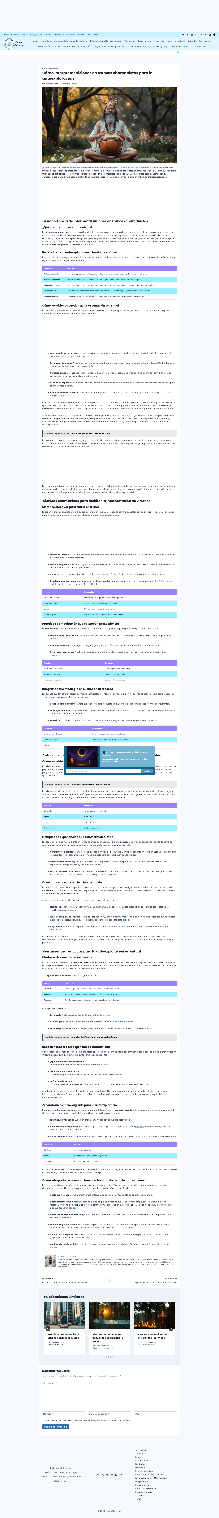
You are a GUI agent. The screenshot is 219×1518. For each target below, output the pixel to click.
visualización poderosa (88, 1227)
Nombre (48, 1414)
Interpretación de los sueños (149, 1474)
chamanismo (151, 415)
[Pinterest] (201, 35)
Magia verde (100, 46)
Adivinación (167, 41)
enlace (73, 910)
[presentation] (64, 1315)
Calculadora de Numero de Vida (69, 34)
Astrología (180, 41)
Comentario (50, 1383)
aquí (58, 1097)
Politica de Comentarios (53, 1476)
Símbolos (176, 46)
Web (137, 1414)
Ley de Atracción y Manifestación (74, 46)
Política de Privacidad (61, 1468)
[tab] (105, 1357)
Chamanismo (53, 68)
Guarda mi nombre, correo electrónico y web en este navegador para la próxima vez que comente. (87, 1420)
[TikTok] (205, 35)
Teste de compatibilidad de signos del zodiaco (27, 34)
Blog (157, 41)
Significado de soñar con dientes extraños (156, 1281)
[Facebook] (183, 35)
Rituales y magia (161, 46)
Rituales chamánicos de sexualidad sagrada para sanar (108, 1338)
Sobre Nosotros (145, 41)
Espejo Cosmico (99, 1262)
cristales (139, 1126)
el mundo (51, 235)
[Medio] (210, 35)
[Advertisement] (68, 16)
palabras (117, 1021)
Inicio (35, 41)
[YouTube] (196, 35)
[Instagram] (192, 35)
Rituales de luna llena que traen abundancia (64, 1281)
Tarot (185, 46)
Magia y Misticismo (117, 46)
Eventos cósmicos (47, 46)
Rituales (54, 916)
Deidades (192, 41)
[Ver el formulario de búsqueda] (178, 52)
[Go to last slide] (48, 1328)
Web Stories (93, 34)
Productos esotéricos (140, 46)
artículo (126, 920)
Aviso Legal (71, 1472)
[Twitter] (187, 35)
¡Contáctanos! (198, 46)
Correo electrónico (99, 1414)
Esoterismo (204, 41)
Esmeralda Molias (52, 84)
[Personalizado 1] (214, 35)
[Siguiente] (171, 1328)
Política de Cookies (54, 1472)
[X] (103, 1475)
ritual (135, 916)
